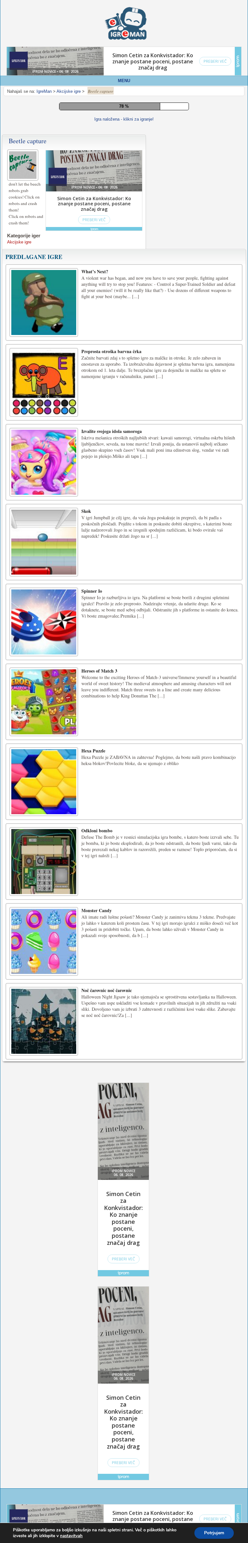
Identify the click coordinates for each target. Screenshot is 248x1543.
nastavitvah (71, 1536)
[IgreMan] (126, 23)
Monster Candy (96, 910)
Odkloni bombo (96, 830)
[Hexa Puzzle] (43, 781)
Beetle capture (27, 140)
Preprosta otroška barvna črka (111, 351)
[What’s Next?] (43, 302)
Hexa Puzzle (93, 750)
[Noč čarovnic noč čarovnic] (43, 1021)
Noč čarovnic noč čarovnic (106, 990)
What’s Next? (94, 271)
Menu (124, 80)
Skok (86, 511)
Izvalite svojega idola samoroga (111, 431)
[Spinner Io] (43, 622)
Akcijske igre (19, 242)
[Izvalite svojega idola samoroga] (43, 462)
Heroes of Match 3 (99, 670)
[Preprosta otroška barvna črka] (43, 382)
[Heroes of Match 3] (43, 701)
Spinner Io (91, 591)
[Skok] (43, 542)
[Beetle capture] (23, 164)
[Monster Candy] (43, 941)
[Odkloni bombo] (43, 861)
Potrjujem (214, 1533)
